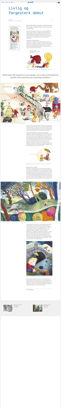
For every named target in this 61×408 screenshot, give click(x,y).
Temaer (3, 2)
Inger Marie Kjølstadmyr (19, 20)
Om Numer (11, 2)
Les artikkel (16, 307)
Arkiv (6, 2)
